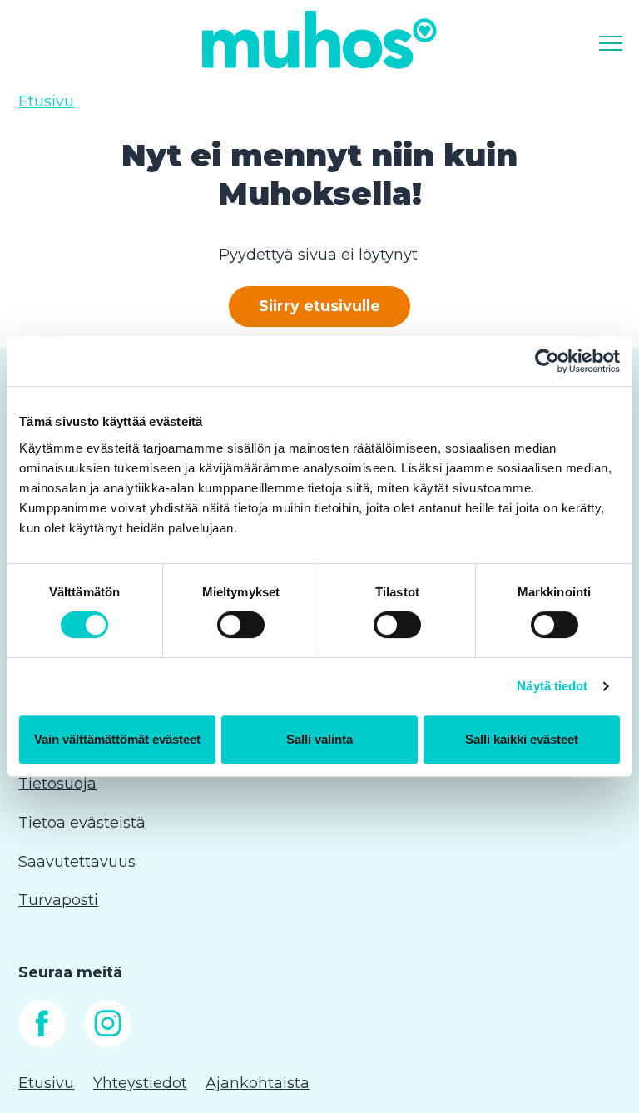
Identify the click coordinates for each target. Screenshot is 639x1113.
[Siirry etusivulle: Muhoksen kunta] (319, 39)
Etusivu (46, 101)
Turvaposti (58, 900)
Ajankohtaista (258, 1083)
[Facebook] (42, 1042)
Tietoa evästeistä (82, 823)
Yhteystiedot (140, 1083)
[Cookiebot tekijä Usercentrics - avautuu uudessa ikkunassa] (547, 361)
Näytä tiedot (552, 686)
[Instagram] (107, 1042)
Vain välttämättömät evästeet (117, 739)
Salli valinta (319, 739)
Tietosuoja (57, 783)
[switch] (241, 624)
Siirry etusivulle (319, 306)
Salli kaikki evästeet (521, 739)
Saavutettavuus (77, 862)
